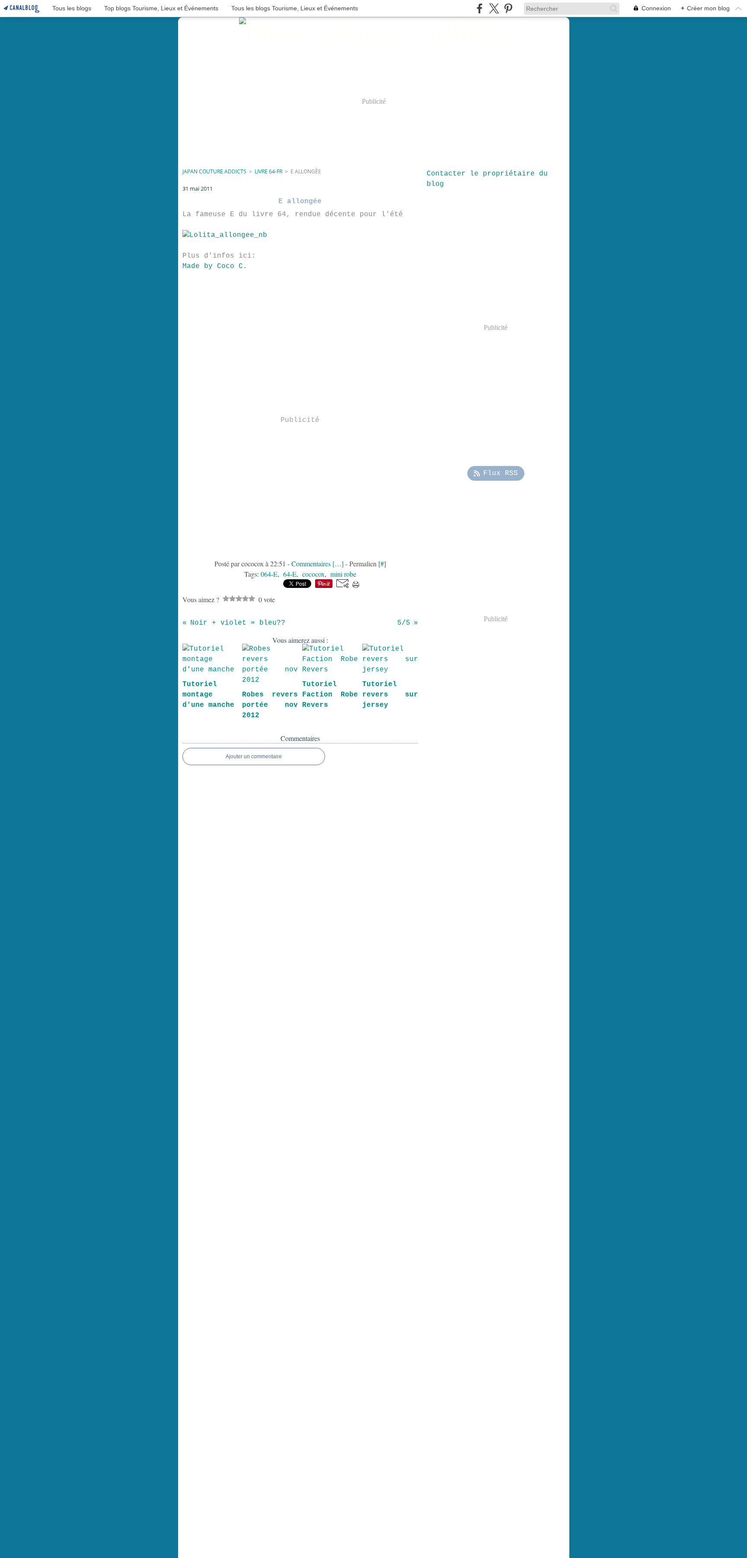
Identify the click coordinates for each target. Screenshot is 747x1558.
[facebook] (479, 8)
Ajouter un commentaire (254, 756)
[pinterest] (508, 8)
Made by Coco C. (214, 266)
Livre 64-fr (268, 171)
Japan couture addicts (214, 171)
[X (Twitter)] (493, 8)
